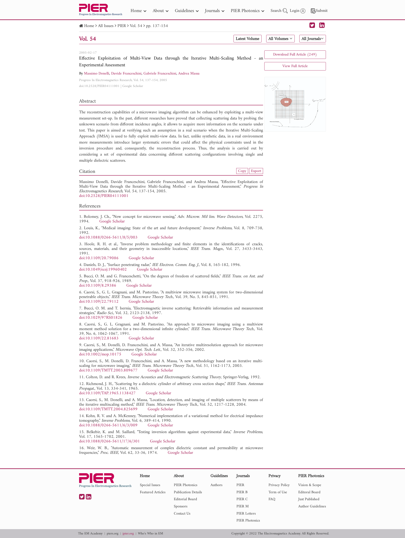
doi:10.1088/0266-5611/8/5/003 (108, 237)
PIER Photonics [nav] (245, 11)
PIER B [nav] (241, 492)
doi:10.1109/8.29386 (97, 285)
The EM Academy (90, 533)
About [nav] (158, 11)
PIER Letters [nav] (246, 513)
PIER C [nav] (242, 499)
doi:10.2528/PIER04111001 (99, 86)
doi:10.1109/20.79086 (99, 258)
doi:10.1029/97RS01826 (100, 317)
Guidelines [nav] (184, 11)
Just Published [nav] (308, 499)
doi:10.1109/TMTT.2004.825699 (108, 409)
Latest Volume (247, 38)
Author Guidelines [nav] (312, 506)
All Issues (105, 26)
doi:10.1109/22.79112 (99, 301)
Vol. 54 (136, 26)
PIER (121, 26)
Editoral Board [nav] (309, 492)
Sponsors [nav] (180, 506)
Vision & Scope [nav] (309, 485)
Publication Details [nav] (188, 492)
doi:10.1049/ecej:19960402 (103, 269)
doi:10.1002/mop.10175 (100, 354)
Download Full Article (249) (295, 54)
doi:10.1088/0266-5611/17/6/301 (109, 441)
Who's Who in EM (150, 533)
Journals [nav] (212, 11)
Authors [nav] (216, 485)
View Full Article (295, 66)
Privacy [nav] (275, 476)
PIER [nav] (240, 485)
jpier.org (128, 533)
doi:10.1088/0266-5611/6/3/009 (108, 425)
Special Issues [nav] (150, 485)
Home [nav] (136, 11)
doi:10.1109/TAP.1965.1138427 (107, 393)
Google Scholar (132, 86)
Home (89, 26)
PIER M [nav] (242, 506)
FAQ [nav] (272, 499)
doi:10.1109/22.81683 (99, 338)
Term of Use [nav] (278, 492)
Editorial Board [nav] (185, 499)
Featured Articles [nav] (152, 492)
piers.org (112, 533)
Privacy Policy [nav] (279, 485)
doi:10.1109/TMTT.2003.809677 (108, 370)
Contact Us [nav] (182, 513)
